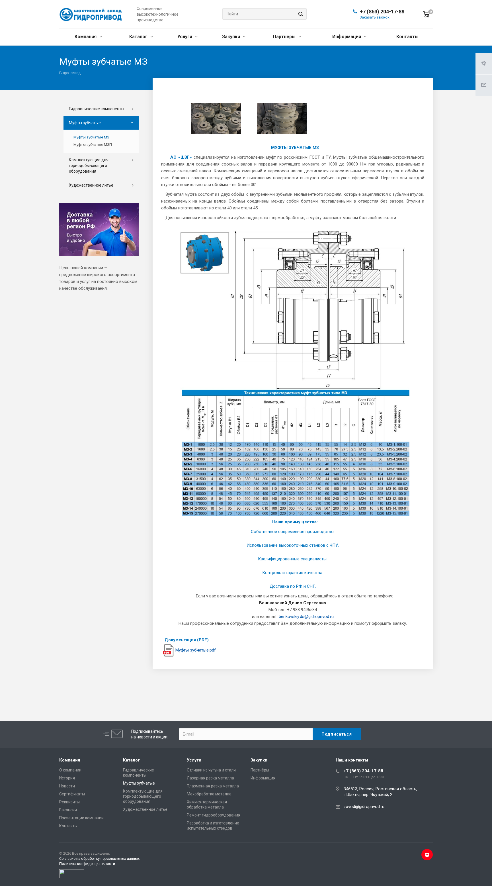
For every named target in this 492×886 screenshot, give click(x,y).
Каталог (139, 36)
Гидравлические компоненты (96, 109)
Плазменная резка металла (213, 786)
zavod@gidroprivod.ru (364, 806)
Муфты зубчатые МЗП (92, 144)
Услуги (185, 36)
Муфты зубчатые (85, 123)
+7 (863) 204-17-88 (382, 12)
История (67, 778)
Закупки (231, 36)
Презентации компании (81, 818)
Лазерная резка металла (210, 778)
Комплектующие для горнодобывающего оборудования (88, 165)
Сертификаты (72, 794)
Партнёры (285, 36)
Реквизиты (69, 802)
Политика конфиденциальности (87, 863)
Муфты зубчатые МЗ (91, 137)
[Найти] (300, 14)
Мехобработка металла (209, 794)
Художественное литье (91, 185)
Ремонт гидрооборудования (213, 815)
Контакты (407, 36)
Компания (86, 36)
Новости (67, 786)
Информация (347, 36)
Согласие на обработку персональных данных (99, 858)
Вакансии (68, 810)
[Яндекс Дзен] (427, 854)
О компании (70, 770)
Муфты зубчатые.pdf (195, 650)
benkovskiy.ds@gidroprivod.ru (306, 616)
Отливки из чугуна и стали (211, 770)
